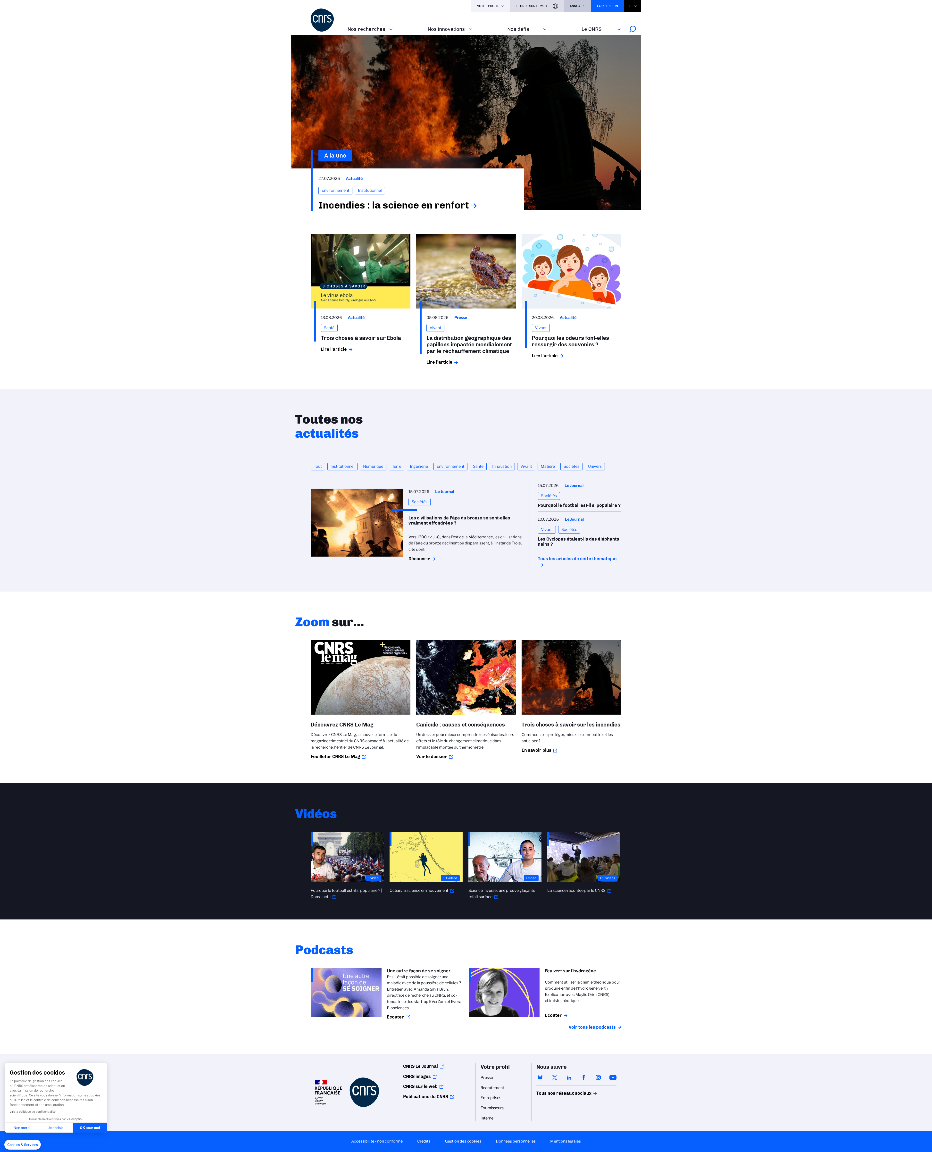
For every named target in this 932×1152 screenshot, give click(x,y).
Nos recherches (366, 29)
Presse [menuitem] (487, 1077)
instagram (598, 1077)
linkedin (569, 1077)
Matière (548, 466)
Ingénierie (419, 466)
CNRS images (417, 1076)
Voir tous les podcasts (592, 1027)
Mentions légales (565, 1141)
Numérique (373, 466)
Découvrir (419, 558)
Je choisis (55, 1128)
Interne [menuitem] (487, 1118)
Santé (478, 466)
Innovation (502, 466)
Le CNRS (592, 29)
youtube (612, 1077)
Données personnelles (516, 1141)
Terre (396, 466)
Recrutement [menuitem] (492, 1087)
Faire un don (607, 6)
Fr (630, 6)
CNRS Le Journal (420, 1066)
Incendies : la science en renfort (393, 205)
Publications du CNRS (425, 1096)
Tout (318, 466)
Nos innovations (446, 29)
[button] (22, 1145)
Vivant (526, 466)
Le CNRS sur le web (531, 6)
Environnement (450, 466)
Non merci (22, 1128)
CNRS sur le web (420, 1086)
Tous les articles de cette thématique (577, 558)
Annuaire (577, 6)
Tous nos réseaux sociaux (555, 1093)
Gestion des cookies (463, 1141)
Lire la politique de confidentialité (33, 1111)
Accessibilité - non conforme (377, 1141)
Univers (595, 466)
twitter (554, 1077)
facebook (583, 1077)
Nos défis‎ (518, 29)
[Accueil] (326, 20)
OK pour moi (90, 1128)
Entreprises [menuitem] (491, 1097)
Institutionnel (342, 466)
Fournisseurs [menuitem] (492, 1108)
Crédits (423, 1141)
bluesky (540, 1077)
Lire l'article (334, 349)
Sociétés (571, 466)
